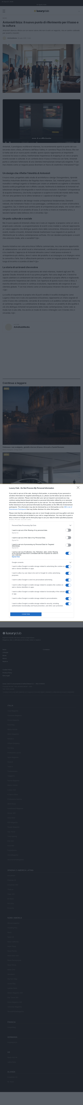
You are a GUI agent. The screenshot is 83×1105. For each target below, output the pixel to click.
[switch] (68, 530)
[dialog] (41, 552)
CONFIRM (26, 614)
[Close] (79, 488)
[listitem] (41, 525)
